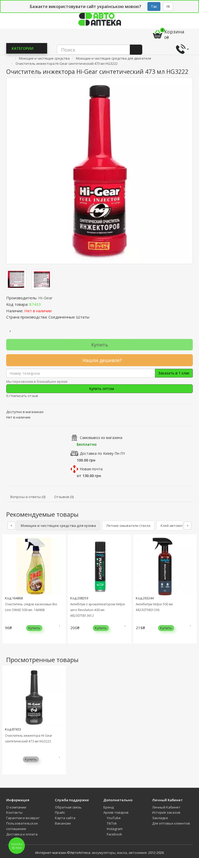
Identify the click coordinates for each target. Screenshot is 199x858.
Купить (99, 345)
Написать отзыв (24, 395)
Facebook (114, 834)
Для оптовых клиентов (171, 823)
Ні (168, 6)
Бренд (108, 807)
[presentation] (7, 593)
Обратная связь (68, 807)
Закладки (160, 818)
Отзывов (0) (64, 496)
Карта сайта (65, 818)
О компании (16, 807)
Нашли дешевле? (101, 360)
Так (154, 6)
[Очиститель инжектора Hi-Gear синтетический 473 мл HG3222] (99, 170)
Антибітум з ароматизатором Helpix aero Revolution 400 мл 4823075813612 (97, 610)
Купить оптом (101, 388)
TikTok (111, 823)
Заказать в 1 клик (173, 373)
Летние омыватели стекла (128, 525)
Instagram (114, 828)
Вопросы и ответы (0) (27, 496)
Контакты (14, 812)
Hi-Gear (45, 297)
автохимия (138, 852)
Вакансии (63, 823)
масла (122, 852)
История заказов (166, 812)
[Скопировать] (45, 304)
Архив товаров (116, 812)
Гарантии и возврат (23, 818)
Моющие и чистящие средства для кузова (58, 525)
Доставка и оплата (22, 834)
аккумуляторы (104, 852)
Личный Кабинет (166, 807)
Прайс (60, 812)
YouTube (113, 818)
